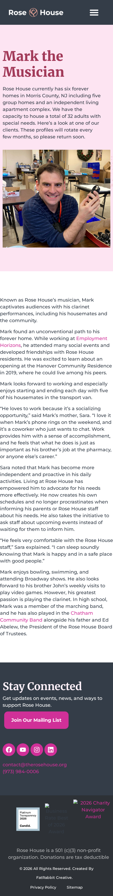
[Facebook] (9, 749)
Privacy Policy (43, 887)
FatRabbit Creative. (54, 877)
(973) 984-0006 (21, 771)
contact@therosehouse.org (35, 765)
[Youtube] (23, 749)
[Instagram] (36, 749)
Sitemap (75, 887)
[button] (94, 12)
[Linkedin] (50, 749)
